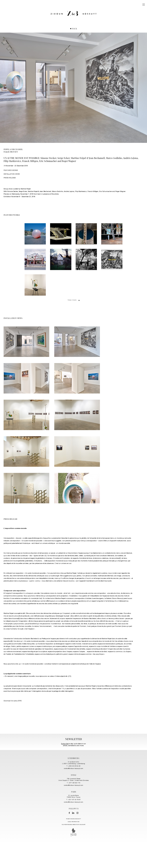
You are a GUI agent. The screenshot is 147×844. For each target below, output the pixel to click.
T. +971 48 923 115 (73, 783)
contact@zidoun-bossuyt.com (73, 768)
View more (72, 300)
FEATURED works (11, 170)
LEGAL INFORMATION (73, 821)
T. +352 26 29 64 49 (73, 766)
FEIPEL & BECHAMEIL (13, 149)
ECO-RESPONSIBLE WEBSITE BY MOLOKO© (73, 824)
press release (10, 178)
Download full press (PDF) (13, 701)
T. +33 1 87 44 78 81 (73, 800)
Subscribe (65, 744)
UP (141, 838)
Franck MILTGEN (11, 151)
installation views (12, 174)
